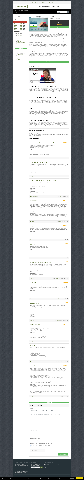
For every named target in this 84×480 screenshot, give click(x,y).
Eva (59, 361)
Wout (60, 196)
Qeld (47, 2)
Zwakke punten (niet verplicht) (35, 438)
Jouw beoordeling (33, 428)
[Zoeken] (68, 12)
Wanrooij (60, 396)
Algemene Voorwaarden (42, 446)
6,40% (21, 28)
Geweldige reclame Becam (38, 162)
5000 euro (15, 23)
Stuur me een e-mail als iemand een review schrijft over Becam (41, 443)
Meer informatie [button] (72, 478)
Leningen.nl (19, 55)
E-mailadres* (32, 412)
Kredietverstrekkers (46, 6)
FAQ (62, 475)
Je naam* (31, 408)
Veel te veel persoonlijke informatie (40, 262)
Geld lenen (15, 22)
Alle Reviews (65, 138)
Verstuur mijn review (62, 454)
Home (39, 6)
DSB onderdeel (34, 303)
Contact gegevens (20, 43)
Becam (18, 34)
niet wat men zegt (35, 366)
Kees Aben (59, 239)
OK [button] (79, 478)
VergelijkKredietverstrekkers (22, 6)
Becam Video (19, 35)
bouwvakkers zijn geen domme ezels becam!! (44, 143)
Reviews (53, 6)
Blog (58, 6)
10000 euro (15, 25)
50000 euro (15, 29)
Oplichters (33, 244)
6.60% (21, 26)
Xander (58, 298)
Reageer (32, 196)
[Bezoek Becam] (38, 23)
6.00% (21, 25)
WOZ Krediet (19, 41)
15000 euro (15, 26)
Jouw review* (32, 421)
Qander (18, 58)
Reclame (32, 345)
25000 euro (15, 28)
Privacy (35, 475)
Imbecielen (33, 201)
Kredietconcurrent (37, 2)
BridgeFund (51, 2)
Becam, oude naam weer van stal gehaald (43, 180)
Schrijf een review (20, 46)
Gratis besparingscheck (21, 42)
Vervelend (33, 282)
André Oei (58, 320)
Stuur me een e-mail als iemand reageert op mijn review (40, 445)
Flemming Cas (57, 278)
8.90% (21, 23)
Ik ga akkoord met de (38, 446)
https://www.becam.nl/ (19, 20)
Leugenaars (33, 226)
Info (24, 23)
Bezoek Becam (21, 48)
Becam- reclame (35, 324)
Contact (21, 475)
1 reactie (35, 196)
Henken (60, 221)
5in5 (32, 2)
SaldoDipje (43, 2)
